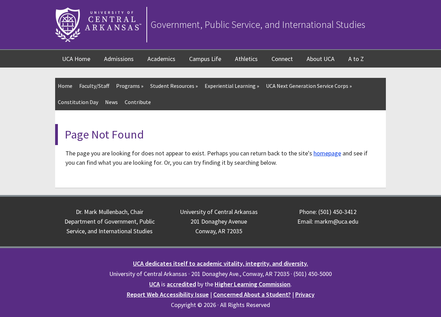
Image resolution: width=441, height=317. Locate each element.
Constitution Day (78, 102)
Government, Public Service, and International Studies (258, 24)
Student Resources (174, 85)
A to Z (356, 59)
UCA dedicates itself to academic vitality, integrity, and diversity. (220, 263)
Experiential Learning (232, 85)
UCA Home (76, 59)
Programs (129, 85)
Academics (161, 59)
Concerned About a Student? (252, 294)
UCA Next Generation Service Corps (309, 85)
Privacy (305, 294)
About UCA (321, 59)
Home (65, 85)
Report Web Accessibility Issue (168, 294)
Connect (282, 59)
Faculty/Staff (94, 85)
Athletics (246, 59)
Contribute (138, 102)
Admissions (119, 59)
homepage (327, 153)
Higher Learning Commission (252, 284)
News (111, 102)
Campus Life (205, 59)
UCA (154, 284)
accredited (181, 284)
